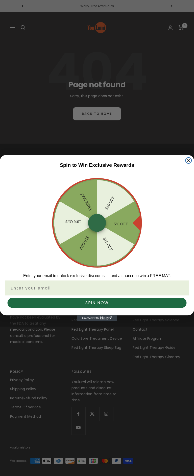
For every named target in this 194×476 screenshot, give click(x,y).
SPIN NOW (97, 303)
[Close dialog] (189, 160)
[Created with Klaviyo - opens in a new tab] (97, 318)
